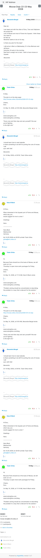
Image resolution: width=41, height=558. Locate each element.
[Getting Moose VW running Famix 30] (1, 6)
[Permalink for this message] (40, 77)
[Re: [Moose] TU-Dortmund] (39, 6)
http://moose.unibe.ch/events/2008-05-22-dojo (18, 99)
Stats (19, 15)
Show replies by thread (33, 84)
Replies (12, 15)
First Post (5, 15)
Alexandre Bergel (12, 19)
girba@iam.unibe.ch (9, 239)
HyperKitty (20, 555)
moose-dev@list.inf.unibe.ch (9, 519)
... (4, 111)
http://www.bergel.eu (21, 65)
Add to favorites (7, 527)
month (26, 15)
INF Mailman (10, 2)
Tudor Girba (11, 87)
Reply (5, 79)
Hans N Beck (11, 202)
